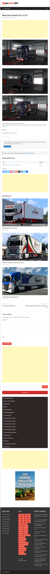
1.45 (26, 518)
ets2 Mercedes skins (23, 544)
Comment (5, 319)
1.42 (29, 516)
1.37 (26, 514)
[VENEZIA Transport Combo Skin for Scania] (25, 261)
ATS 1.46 (21, 525)
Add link (7, 146)
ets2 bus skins (27, 535)
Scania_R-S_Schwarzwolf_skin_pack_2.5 (13, 165)
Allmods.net (6, 572)
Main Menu (7, 8)
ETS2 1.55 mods (6, 519)
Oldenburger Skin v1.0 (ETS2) (9, 228)
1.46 (29, 518)
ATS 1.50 (21, 529)
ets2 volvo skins (22, 553)
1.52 (23, 522)
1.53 (26, 522)
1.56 (23, 523)
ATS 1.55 (21, 533)
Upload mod (25, 392)
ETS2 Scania (21, 546)
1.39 (20, 516)
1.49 (26, 520)
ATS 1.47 (26, 525)
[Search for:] (25, 386)
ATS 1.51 (26, 529)
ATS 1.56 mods (5, 526)
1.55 (20, 523)
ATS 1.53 (21, 531)
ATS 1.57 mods (5, 523)
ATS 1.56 (26, 533)
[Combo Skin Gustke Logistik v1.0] (25, 295)
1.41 (26, 516)
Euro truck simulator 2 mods (28, 153)
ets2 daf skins (22, 537)
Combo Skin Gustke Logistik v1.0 (10, 297)
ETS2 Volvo (21, 552)
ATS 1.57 (21, 535)
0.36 (20, 514)
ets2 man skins (22, 540)
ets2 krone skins (22, 538)
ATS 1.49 (26, 527)
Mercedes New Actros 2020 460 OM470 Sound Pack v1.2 (40, 560)
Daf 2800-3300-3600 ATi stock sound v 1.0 (41, 516)
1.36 (23, 514)
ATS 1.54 (26, 531)
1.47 (20, 520)
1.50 (29, 520)
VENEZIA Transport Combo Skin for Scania (13, 262)
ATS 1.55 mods (5, 528)
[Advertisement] (25, 29)
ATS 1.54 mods (5, 530)
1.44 (23, 518)
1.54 (29, 522)
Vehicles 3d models (22, 560)
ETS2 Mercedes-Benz (23, 542)
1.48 (23, 520)
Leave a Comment (12, 17)
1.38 (29, 514)
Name (3, 337)
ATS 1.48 (21, 527)
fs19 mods (20, 559)
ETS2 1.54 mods (6, 521)
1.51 (20, 522)
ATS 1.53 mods (5, 533)
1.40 (23, 516)
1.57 (26, 523)
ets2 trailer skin (22, 550)
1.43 (20, 518)
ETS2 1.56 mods (6, 516)
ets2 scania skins (22, 548)
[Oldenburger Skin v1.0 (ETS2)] (25, 226)
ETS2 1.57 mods (6, 514)
